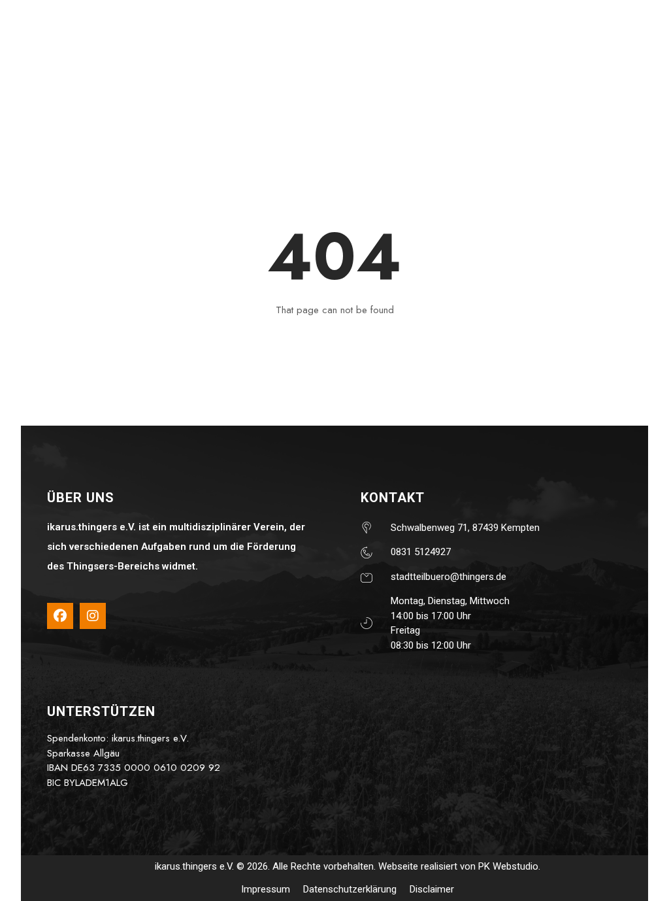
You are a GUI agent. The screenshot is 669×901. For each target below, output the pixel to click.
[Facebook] (60, 616)
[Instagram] (93, 616)
